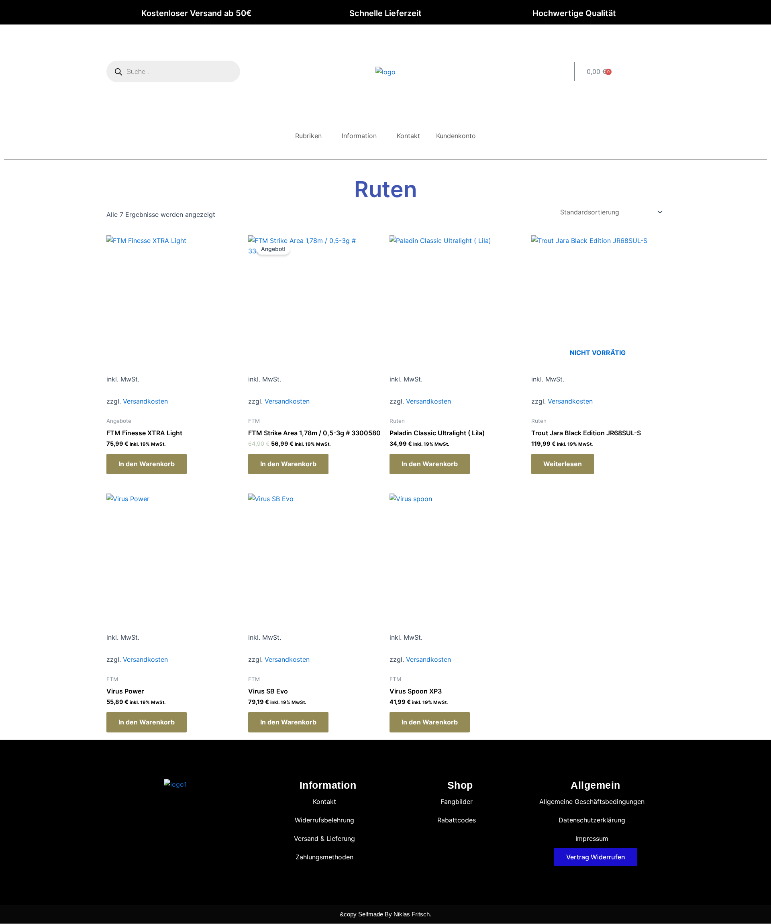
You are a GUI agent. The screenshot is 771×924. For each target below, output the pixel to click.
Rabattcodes (456, 820)
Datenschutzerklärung (592, 820)
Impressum (591, 838)
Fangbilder (457, 802)
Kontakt (408, 136)
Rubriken (308, 136)
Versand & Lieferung (324, 838)
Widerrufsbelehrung (324, 820)
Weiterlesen (562, 464)
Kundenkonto (456, 136)
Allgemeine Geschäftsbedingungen (592, 802)
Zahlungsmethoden (324, 857)
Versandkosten (145, 401)
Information (359, 136)
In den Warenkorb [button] (146, 464)
